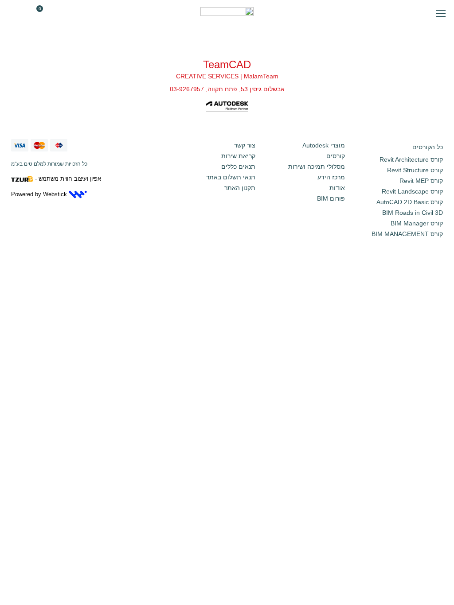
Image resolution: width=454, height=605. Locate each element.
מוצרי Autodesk (323, 145)
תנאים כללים (238, 166)
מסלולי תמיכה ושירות (316, 166)
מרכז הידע (331, 177)
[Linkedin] (227, 121)
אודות (337, 187)
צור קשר (244, 145)
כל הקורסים (427, 147)
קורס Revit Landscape (412, 191)
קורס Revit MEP (421, 180)
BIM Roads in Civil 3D (412, 212)
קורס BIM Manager (417, 223)
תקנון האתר (239, 187)
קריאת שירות (238, 155)
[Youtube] (239, 121)
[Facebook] (214, 121)
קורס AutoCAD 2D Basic (409, 202)
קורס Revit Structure (415, 170)
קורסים (335, 155)
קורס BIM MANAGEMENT (407, 233)
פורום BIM (331, 198)
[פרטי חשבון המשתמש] (19, 13)
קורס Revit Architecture (411, 159)
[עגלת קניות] (35, 13)
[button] (440, 13)
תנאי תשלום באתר (230, 177)
